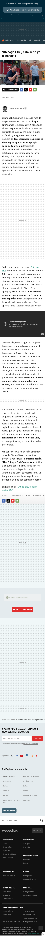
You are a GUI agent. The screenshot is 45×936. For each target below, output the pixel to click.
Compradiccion (8, 899)
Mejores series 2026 (24, 720)
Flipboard (30, 89)
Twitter (26, 89)
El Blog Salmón (28, 892)
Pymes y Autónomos (30, 895)
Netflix (5, 786)
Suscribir (38, 738)
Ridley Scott (9, 40)
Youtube (22, 755)
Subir (35, 831)
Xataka (5, 844)
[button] (18, 108)
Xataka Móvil (7, 847)
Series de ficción (17, 496)
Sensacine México (29, 915)
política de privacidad (30, 744)
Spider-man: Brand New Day (11, 801)
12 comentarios (11, 90)
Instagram (27, 755)
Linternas (26, 800)
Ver (24, 609)
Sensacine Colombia (30, 918)
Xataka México (8, 911)
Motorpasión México (30, 922)
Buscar (42, 820)
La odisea (26, 790)
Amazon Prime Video (31, 776)
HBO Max (6, 795)
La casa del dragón (30, 795)
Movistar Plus (28, 781)
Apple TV (6, 790)
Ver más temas (9, 810)
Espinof (25, 863)
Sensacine (26, 860)
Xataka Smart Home (9, 854)
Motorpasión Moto (29, 879)
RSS (32, 755)
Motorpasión (27, 876)
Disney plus (7, 781)
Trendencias (7, 892)
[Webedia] (10, 832)
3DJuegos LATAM (28, 911)
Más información (34, 933)
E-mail (35, 89)
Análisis (38, 496)
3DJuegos (26, 844)
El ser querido (21, 40)
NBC (29, 496)
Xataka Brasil (7, 915)
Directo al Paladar (9, 876)
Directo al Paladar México (11, 922)
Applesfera (6, 851)
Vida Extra (26, 847)
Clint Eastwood (34, 40)
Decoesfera (6, 895)
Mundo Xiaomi (8, 858)
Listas (25, 786)
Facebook (21, 89)
